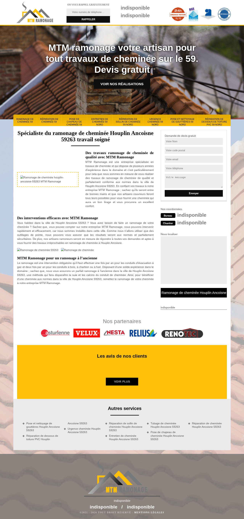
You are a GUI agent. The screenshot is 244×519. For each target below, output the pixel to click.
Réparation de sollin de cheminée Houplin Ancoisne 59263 (125, 427)
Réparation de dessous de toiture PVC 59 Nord (214, 122)
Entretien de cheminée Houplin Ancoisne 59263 (123, 437)
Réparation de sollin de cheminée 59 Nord (128, 122)
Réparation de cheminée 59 (49, 120)
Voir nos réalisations (122, 84)
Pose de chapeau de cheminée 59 (74, 122)
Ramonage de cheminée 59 (25, 120)
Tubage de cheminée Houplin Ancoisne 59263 (165, 425)
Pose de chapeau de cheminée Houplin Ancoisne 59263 (167, 436)
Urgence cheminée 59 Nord (155, 122)
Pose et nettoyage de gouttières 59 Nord (182, 122)
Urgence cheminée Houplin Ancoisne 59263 (84, 430)
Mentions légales (149, 512)
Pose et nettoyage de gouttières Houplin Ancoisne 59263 (43, 427)
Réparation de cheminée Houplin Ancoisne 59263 (207, 425)
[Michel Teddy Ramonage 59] (37, 12)
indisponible (135, 8)
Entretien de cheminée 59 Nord (99, 122)
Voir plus (122, 381)
